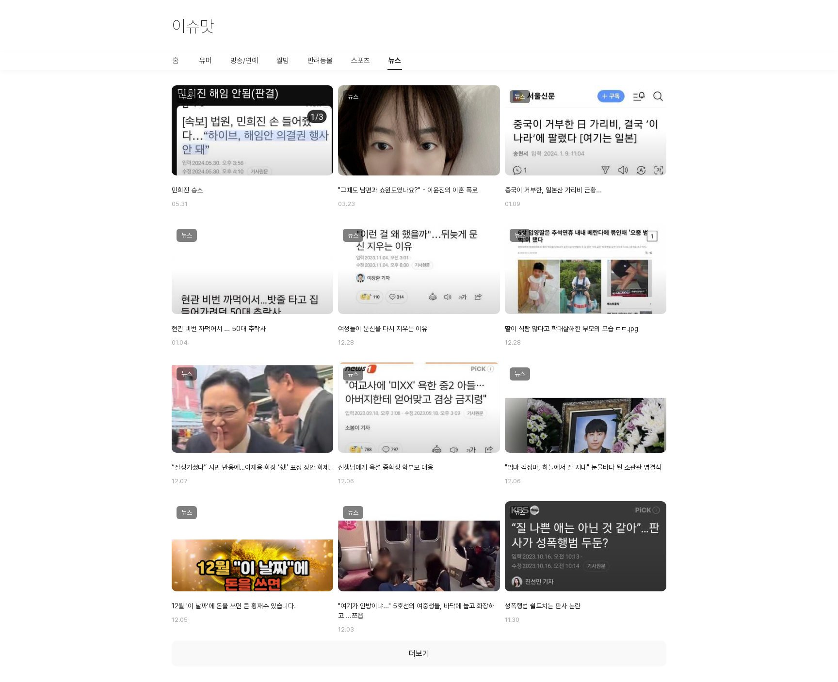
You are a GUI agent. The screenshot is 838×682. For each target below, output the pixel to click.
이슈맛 (193, 26)
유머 (205, 60)
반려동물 (320, 60)
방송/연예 (244, 60)
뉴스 (394, 60)
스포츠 (360, 60)
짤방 (282, 60)
